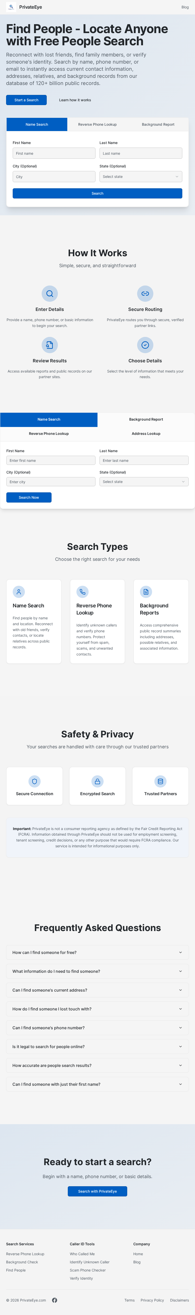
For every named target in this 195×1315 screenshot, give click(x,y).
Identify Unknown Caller (89, 1262)
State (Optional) (113, 166)
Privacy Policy (152, 1300)
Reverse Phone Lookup (97, 124)
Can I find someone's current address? (49, 990)
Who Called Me (82, 1254)
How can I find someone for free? (44, 952)
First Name (22, 142)
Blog (185, 7)
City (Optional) (25, 166)
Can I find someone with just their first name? (56, 1084)
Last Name (109, 142)
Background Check (22, 1262)
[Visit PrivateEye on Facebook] (54, 1300)
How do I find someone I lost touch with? (51, 1008)
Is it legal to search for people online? (48, 1046)
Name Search (37, 124)
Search (97, 193)
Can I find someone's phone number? (48, 1027)
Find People (16, 1270)
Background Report (158, 124)
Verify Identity (81, 1278)
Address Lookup (146, 433)
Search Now (29, 497)
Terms (129, 1300)
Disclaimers (179, 1300)
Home (138, 1254)
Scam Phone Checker (88, 1270)
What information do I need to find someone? (56, 971)
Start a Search (26, 100)
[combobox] (141, 176)
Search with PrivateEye (97, 1191)
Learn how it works (75, 100)
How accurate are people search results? (51, 1065)
